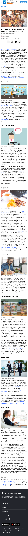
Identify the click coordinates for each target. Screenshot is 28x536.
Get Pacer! (4, 76)
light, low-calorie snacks (10, 66)
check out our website (10, 483)
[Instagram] (6, 519)
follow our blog (7, 484)
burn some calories (16, 386)
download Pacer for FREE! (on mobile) (14, 77)
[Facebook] (3, 519)
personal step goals (6, 105)
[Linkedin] (9, 519)
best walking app (12, 496)
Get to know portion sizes (16, 231)
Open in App (23, 2)
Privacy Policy (5, 530)
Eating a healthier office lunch (9, 49)
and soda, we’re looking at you (17, 348)
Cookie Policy (18, 530)
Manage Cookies (6, 532)
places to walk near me (19, 497)
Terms (11, 530)
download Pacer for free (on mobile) (11, 481)
